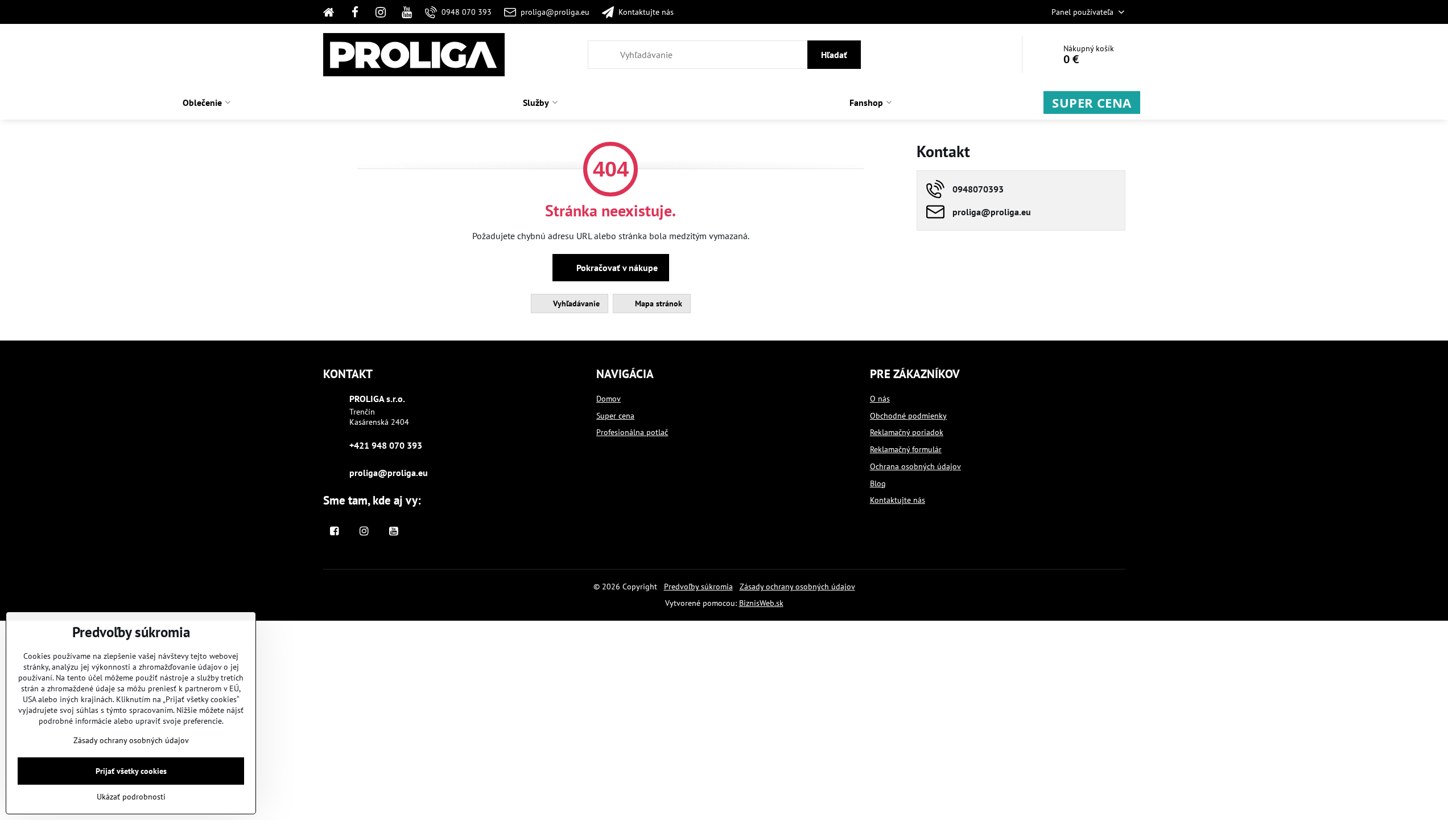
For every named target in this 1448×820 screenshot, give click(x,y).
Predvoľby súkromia (698, 586)
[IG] (381, 12)
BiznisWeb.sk (761, 603)
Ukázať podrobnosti (131, 797)
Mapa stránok (657, 303)
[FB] (355, 12)
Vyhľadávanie (575, 303)
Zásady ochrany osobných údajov (797, 586)
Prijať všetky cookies (131, 771)
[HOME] (332, 12)
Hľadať (834, 54)
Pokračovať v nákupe (616, 267)
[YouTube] (407, 12)
